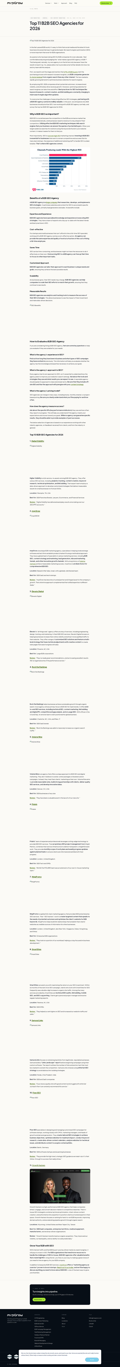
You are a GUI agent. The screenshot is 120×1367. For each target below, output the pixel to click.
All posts (35, 8)
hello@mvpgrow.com (95, 1318)
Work (55, 3)
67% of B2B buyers (71, 72)
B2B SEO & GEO (39, 1323)
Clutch (91, 1326)
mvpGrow (63, 1265)
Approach (64, 3)
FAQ (75, 3)
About (63, 1323)
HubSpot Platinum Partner (42, 1335)
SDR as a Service (39, 1326)
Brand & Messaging (40, 1340)
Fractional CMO (39, 1337)
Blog (70, 3)
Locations (65, 1321)
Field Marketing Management (43, 1332)
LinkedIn (91, 1323)
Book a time (105, 3)
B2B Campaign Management (43, 1329)
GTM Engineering (39, 1318)
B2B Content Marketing (41, 1321)
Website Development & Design (44, 1343)
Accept (92, 1359)
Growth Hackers (38, 1165)
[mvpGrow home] (15, 3)
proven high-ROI (54, 136)
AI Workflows (38, 1346)
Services (47, 3)
